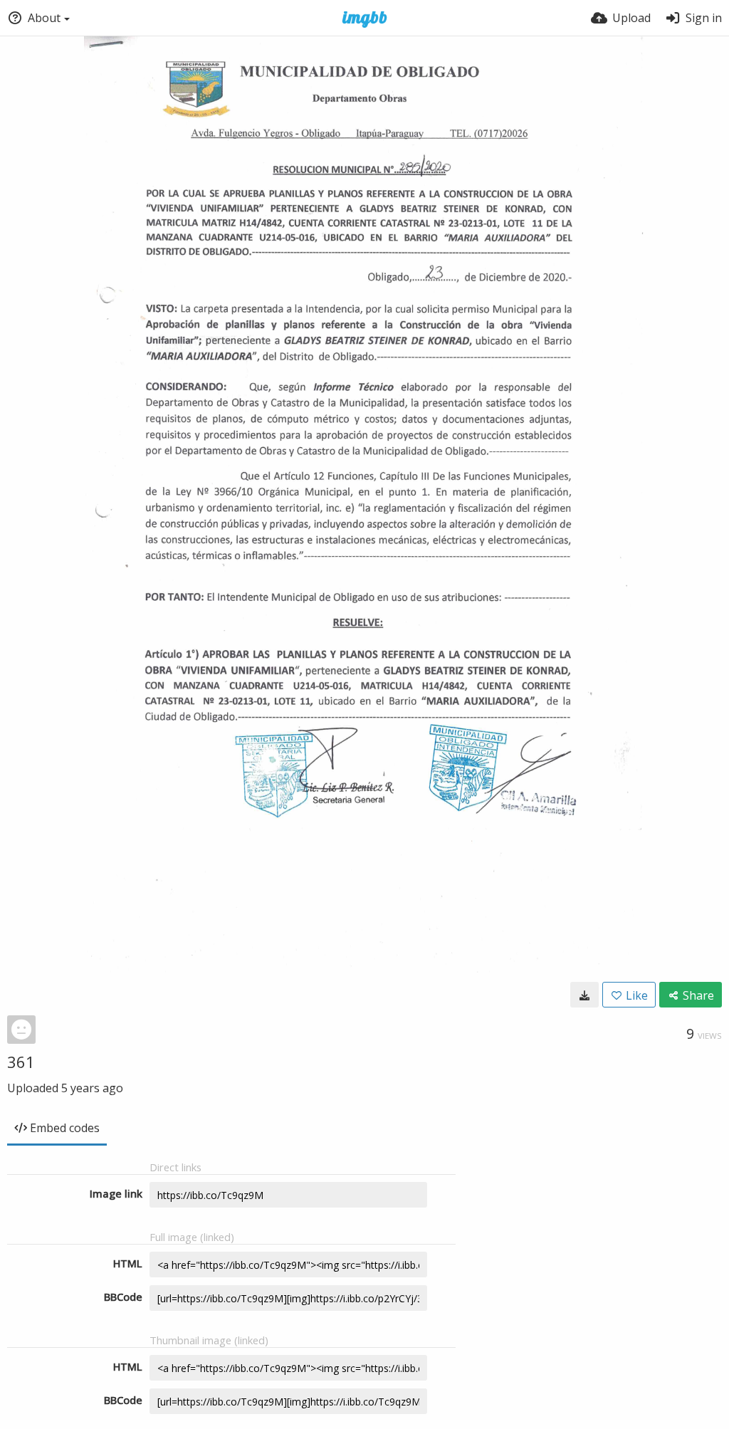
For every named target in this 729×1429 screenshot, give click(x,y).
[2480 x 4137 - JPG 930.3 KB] (584, 994)
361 (21, 1061)
